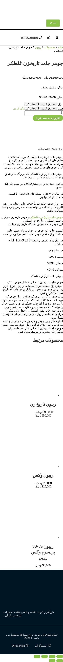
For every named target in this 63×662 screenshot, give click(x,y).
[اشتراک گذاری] (44, 656)
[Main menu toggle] (53, 23)
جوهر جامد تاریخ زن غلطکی (46, 217)
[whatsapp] (48, 38)
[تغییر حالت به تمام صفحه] (52, 656)
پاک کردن (18, 108)
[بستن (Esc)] (37, 656)
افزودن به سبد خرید (48, 118)
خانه (60, 47)
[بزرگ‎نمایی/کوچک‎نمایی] (59, 656)
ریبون (38, 47)
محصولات (49, 47)
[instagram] (56, 38)
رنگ (60, 104)
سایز (60, 108)
